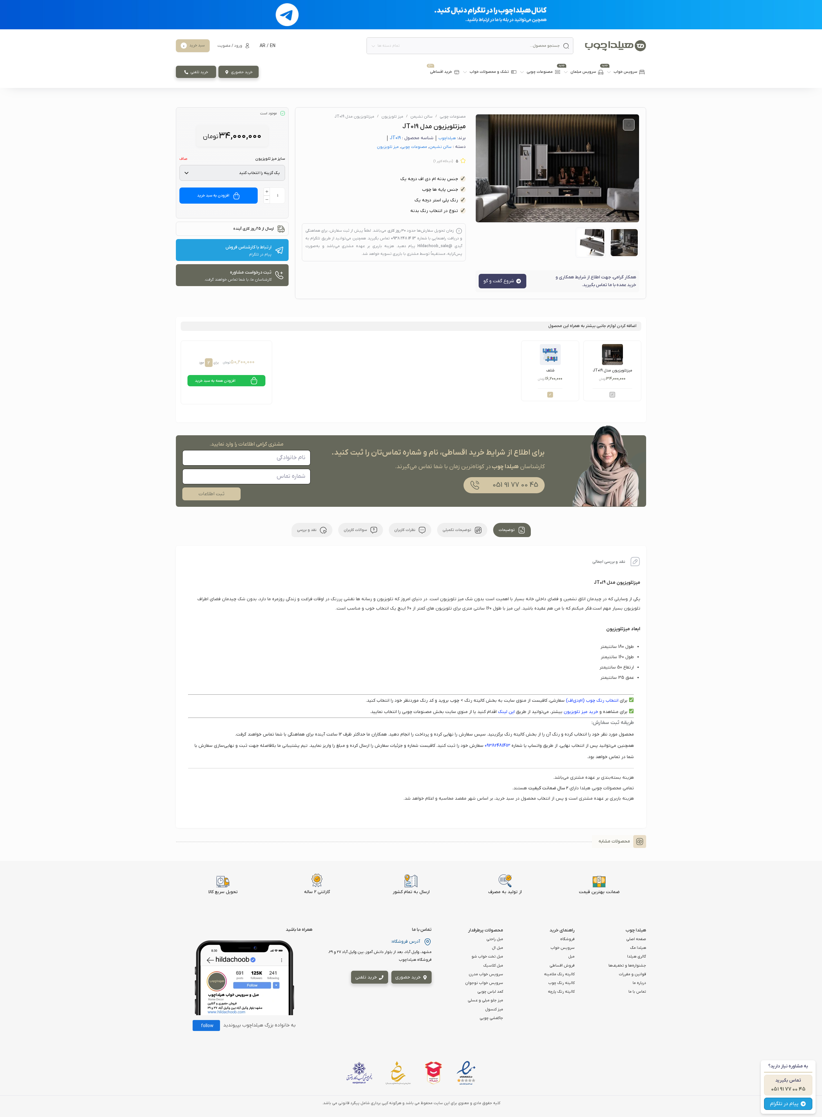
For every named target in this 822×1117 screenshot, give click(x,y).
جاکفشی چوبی (491, 1018)
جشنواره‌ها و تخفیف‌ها (627, 965)
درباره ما (639, 983)
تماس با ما (637, 991)
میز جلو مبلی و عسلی (485, 1000)
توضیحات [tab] (507, 530)
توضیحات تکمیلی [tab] (457, 530)
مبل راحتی (494, 939)
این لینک (506, 712)
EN (272, 46)
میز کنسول (494, 1009)
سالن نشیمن (421, 116)
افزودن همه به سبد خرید (215, 380)
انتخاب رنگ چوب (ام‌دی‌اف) (592, 701)
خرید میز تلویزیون (581, 712)
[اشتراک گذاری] (629, 124)
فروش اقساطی (562, 965)
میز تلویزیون (392, 116)
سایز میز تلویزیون (270, 158)
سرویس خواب (562, 947)
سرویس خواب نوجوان (484, 983)
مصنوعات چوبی (453, 116)
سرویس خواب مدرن (486, 974)
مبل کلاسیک (493, 965)
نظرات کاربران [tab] (405, 530)
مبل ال (497, 947)
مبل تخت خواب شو (487, 956)
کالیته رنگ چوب (561, 983)
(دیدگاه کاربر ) (443, 161)
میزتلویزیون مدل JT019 (612, 370)
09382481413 (497, 746)
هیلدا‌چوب (447, 138)
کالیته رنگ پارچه (561, 991)
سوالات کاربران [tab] (356, 530)
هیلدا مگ (638, 947)
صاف (183, 158)
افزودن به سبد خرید (213, 195)
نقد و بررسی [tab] (307, 530)
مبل (571, 956)
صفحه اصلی (636, 939)
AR (262, 46)
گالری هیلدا (636, 956)
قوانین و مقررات (632, 974)
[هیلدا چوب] (615, 46)
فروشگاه (567, 939)
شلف (550, 370)
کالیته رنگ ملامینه (559, 974)
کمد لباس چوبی (490, 991)
